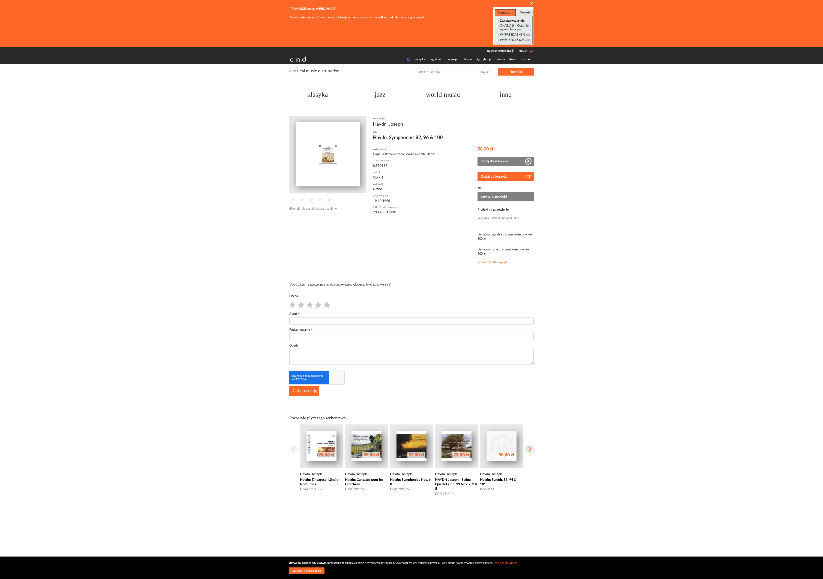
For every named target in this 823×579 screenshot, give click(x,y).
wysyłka (420, 59)
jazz (380, 94)
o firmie (467, 59)
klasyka (317, 94)
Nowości (516, 71)
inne (505, 94)
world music (443, 94)
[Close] (531, 3)
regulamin (436, 59)
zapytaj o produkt (494, 196)
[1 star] (291, 305)
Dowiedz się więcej (505, 563)
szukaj (485, 71)
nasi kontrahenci (506, 59)
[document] (412, 567)
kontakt (526, 59)
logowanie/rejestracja (500, 50)
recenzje (452, 59)
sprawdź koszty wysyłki (493, 262)
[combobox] (446, 71)
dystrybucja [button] (483, 59)
